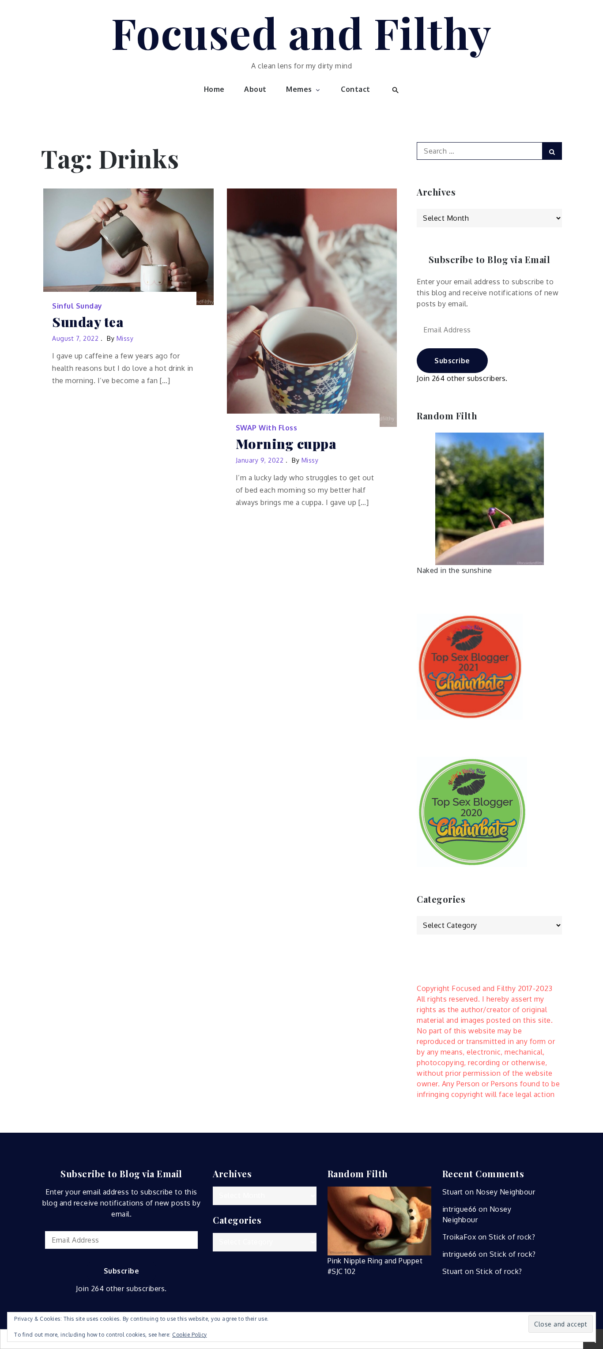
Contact (355, 89)
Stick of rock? (512, 1236)
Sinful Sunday (77, 305)
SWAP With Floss (267, 427)
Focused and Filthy (301, 32)
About (255, 89)
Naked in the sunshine (454, 570)
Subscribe (452, 360)
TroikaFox (459, 1236)
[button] (394, 89)
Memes (299, 89)
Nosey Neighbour (505, 1191)
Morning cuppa (286, 443)
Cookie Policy (189, 1334)
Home (214, 89)
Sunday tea (88, 322)
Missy (125, 338)
